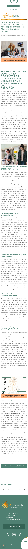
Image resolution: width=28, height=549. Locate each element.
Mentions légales (15, 544)
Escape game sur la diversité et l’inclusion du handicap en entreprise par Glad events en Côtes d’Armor (13, 26)
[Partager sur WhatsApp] (8, 489)
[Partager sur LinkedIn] (19, 489)
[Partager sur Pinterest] (14, 489)
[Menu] (27, 545)
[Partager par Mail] (24, 489)
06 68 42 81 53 (13, 9)
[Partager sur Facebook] (3, 489)
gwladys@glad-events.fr (14, 519)
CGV (10, 544)
